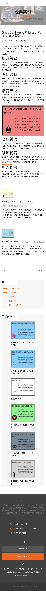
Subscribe (23, 556)
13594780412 (20, 524)
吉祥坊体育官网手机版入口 (32, 572)
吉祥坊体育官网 (32, 586)
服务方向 (12, 301)
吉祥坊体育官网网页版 (12, 572)
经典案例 (27, 16)
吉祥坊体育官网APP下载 (21, 576)
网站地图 (22, 569)
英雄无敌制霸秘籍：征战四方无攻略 (18, 202)
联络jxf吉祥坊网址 (16, 305)
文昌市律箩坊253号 (20, 533)
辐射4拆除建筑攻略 (10, 241)
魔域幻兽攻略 (16, 399)
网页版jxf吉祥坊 (15, 288)
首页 (17, 16)
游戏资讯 (12, 297)
